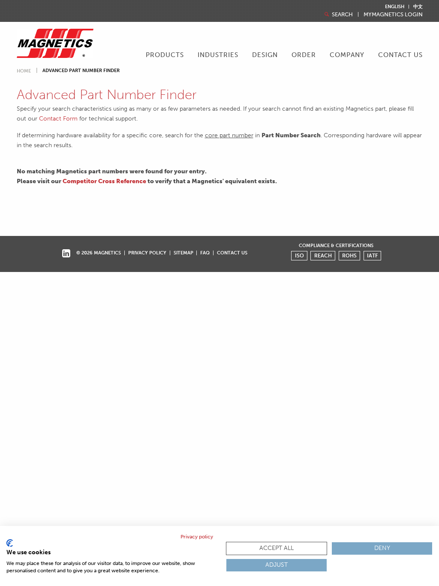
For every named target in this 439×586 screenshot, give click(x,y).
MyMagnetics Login (393, 14)
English (394, 6)
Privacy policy (196, 537)
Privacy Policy (147, 253)
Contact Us (400, 55)
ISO (299, 256)
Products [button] (165, 55)
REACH (323, 256)
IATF (372, 256)
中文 (418, 6)
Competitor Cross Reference (104, 181)
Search (342, 14)
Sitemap (183, 253)
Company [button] (347, 55)
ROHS (349, 256)
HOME (24, 71)
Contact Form (58, 118)
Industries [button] (218, 55)
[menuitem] (165, 55)
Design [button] (265, 55)
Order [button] (304, 55)
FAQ (205, 253)
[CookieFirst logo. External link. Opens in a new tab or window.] (9, 543)
